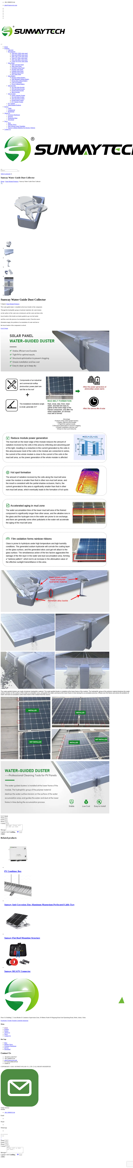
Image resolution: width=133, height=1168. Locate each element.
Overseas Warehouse (14, 115)
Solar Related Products (14, 105)
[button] (4, 328)
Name (3, 818)
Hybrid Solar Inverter (18, 90)
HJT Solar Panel (16, 74)
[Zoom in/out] (7, 1134)
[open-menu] (1, 44)
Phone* (3, 1144)
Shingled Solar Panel (18, 72)
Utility (10, 108)
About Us (7, 113)
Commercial (11, 110)
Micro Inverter (16, 92)
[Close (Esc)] (1, 1134)
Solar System (11, 94)
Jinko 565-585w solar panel (19, 60)
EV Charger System (17, 102)
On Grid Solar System (18, 97)
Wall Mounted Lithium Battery (20, 79)
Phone (3, 821)
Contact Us (7, 129)
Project (6, 106)
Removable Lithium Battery (20, 81)
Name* (3, 1140)
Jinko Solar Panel (17, 66)
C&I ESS (10, 50)
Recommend (11, 51)
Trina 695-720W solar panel (20, 53)
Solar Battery (11, 76)
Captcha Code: (10, 832)
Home (6, 47)
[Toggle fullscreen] (5, 1134)
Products (6, 48)
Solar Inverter (12, 85)
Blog (9, 123)
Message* (4, 1152)
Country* (4, 1146)
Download (11, 119)
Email (2, 819)
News (6, 121)
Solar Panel (11, 63)
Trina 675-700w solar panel (19, 58)
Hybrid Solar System (18, 100)
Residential (11, 111)
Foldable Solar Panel (17, 71)
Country (3, 823)
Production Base (12, 118)
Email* (3, 1142)
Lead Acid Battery (17, 82)
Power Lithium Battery (18, 84)
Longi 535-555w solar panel (20, 61)
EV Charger (11, 103)
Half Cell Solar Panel (18, 64)
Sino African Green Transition (16, 126)
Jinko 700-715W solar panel (20, 56)
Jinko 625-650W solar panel (20, 55)
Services (10, 116)
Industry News (12, 124)
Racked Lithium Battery (18, 77)
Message (3, 830)
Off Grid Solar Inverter (18, 89)
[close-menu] (1, 169)
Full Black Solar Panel (18, 68)
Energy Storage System (18, 95)
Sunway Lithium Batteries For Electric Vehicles (21, 128)
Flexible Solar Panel (17, 69)
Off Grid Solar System (18, 98)
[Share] (3, 1134)
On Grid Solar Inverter (18, 87)
